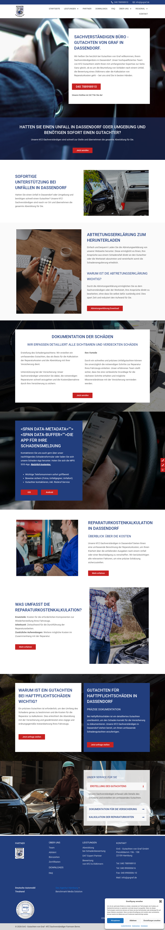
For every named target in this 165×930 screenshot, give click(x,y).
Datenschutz (136, 926)
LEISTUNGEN (70, 9)
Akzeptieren (115, 921)
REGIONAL (140, 9)
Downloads (101, 9)
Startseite (54, 9)
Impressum (144, 926)
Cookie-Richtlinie (126, 926)
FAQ (113, 9)
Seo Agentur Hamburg (67, 887)
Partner (87, 9)
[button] (160, 901)
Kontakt (143, 14)
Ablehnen (133, 921)
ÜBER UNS (124, 9)
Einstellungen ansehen (152, 921)
